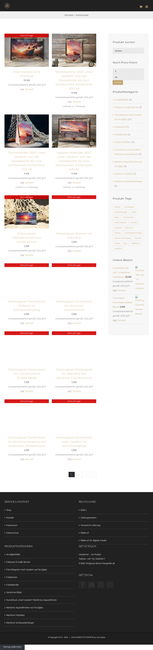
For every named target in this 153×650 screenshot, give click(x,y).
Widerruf (85, 533)
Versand (29, 89)
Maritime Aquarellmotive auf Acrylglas (24, 607)
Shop (8, 510)
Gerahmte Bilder (122, 142)
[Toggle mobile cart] (140, 6)
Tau (125, 243)
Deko (116, 217)
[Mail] (110, 585)
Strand (138, 238)
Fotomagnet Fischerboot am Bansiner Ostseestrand (74, 306)
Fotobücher (120, 127)
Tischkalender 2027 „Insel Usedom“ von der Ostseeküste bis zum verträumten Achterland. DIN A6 (26, 161)
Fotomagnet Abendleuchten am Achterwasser (26, 238)
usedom (118, 248)
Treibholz (135, 243)
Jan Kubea (100, 637)
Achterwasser (120, 212)
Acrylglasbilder (121, 99)
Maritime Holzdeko (123, 174)
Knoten (134, 222)
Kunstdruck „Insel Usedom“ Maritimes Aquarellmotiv (31, 600)
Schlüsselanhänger (133, 233)
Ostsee (117, 233)
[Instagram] (100, 585)
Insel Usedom (120, 222)
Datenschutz (12, 533)
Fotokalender (120, 134)
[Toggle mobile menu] (147, 6)
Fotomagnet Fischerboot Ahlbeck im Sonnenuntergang (26, 306)
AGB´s (84, 510)
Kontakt (10, 517)
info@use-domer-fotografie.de (100, 563)
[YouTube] (91, 585)
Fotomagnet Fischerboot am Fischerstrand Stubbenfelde (26, 374)
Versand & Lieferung (90, 525)
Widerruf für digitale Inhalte (94, 540)
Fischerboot (128, 217)
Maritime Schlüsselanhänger (128, 181)
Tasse (117, 243)
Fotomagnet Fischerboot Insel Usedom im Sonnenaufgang (74, 442)
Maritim (129, 228)
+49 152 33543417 (96, 559)
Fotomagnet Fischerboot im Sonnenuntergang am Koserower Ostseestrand (27, 442)
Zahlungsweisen (88, 517)
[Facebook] (82, 585)
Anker (133, 212)
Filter (117, 82)
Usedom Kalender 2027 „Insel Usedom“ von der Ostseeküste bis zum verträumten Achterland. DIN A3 (74, 161)
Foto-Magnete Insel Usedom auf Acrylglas (26, 569)
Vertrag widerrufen (12, 647)
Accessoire (129, 207)
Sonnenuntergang (122, 238)
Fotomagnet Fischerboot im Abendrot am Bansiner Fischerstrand (74, 374)
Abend (117, 207)
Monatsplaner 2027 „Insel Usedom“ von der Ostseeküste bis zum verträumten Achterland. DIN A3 (74, 80)
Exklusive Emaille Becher (126, 107)
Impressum (11, 525)
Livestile (118, 228)
